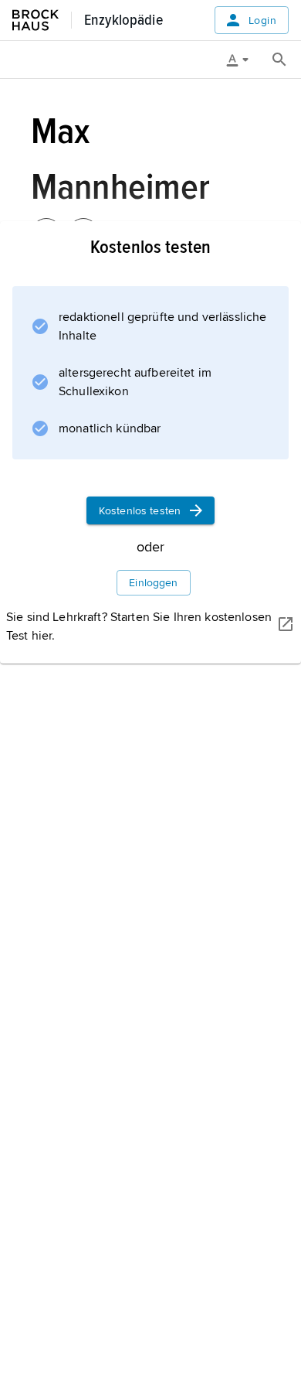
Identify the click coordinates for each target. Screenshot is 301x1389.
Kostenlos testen (140, 510)
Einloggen (153, 582)
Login (262, 20)
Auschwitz (62, 685)
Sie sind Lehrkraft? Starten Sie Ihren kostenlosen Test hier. (139, 626)
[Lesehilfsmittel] (243, 59)
